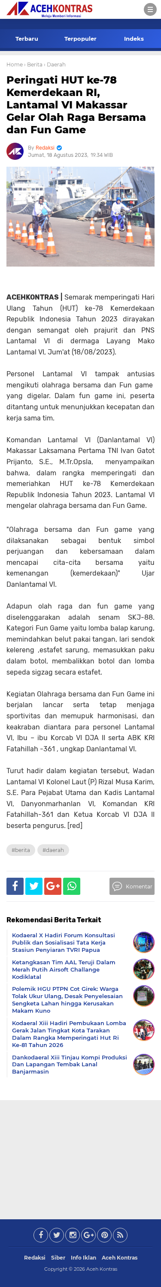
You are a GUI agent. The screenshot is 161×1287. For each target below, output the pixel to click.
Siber (58, 1257)
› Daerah (55, 64)
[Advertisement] (80, 1158)
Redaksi (35, 1257)
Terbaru (26, 38)
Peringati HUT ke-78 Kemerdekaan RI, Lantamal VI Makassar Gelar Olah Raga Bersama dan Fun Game (76, 104)
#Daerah (53, 850)
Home (14, 64)
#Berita (21, 850)
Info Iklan (83, 1257)
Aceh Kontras (119, 1257)
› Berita (33, 64)
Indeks (134, 38)
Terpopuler (80, 38)
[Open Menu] (150, 9)
